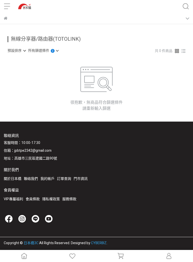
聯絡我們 (31, 178)
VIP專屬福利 (13, 199)
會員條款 (33, 199)
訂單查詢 (64, 178)
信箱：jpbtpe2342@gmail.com (28, 150)
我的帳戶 (47, 178)
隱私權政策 (51, 199)
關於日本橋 (12, 178)
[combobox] (17, 50)
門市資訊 (81, 178)
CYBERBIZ (99, 243)
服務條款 (69, 199)
